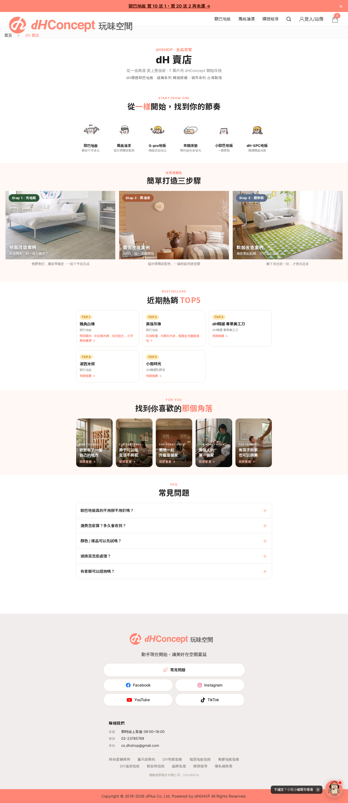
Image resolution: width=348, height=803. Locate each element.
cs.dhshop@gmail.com (140, 745)
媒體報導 (270, 18)
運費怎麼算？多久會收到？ (103, 525)
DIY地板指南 (172, 759)
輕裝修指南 (155, 766)
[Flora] (334, 789)
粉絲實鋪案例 (119, 759)
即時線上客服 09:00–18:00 (142, 731)
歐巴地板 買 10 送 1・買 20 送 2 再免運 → (169, 6)
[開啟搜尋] (288, 19)
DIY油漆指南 (129, 766)
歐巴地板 (223, 18)
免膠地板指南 (228, 759)
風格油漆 (246, 18)
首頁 (8, 35)
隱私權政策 (223, 766)
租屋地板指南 (200, 759)
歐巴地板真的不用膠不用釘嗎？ (107, 510)
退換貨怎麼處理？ (95, 556)
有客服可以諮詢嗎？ (97, 571)
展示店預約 (146, 759)
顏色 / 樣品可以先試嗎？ (101, 540)
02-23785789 (132, 738)
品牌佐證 (179, 766)
